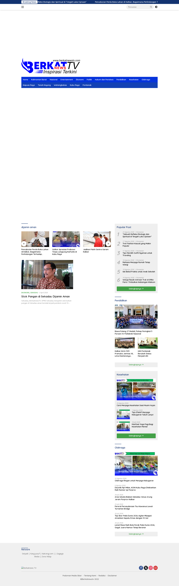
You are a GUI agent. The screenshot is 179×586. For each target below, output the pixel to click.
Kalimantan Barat (39, 79)
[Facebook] (141, 568)
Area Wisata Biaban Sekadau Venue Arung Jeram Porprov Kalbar (133, 498)
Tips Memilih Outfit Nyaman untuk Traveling (137, 254)
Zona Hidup (46, 556)
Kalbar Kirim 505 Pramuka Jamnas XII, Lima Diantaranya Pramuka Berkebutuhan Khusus (124, 353)
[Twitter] (146, 568)
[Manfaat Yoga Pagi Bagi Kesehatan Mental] (123, 426)
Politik (89, 79)
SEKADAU (34, 292)
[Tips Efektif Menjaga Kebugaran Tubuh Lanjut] (123, 414)
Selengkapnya (135, 288)
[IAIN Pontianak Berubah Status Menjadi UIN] (148, 343)
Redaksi (102, 575)
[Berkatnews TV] (50, 66)
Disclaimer (112, 575)
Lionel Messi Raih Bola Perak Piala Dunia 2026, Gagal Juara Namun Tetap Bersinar (135, 526)
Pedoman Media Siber (72, 575)
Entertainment (67, 79)
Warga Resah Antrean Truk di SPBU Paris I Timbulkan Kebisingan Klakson (139, 281)
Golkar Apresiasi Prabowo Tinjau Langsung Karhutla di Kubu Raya (33, 251)
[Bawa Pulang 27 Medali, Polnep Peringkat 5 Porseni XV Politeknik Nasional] (136, 317)
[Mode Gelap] (156, 7)
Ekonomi (80, 79)
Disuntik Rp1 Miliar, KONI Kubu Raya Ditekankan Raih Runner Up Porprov (135, 488)
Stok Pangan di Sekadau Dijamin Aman (45, 296)
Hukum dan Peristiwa (104, 79)
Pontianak (87, 85)
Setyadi (25, 553)
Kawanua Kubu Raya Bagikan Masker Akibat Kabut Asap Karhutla (96, 251)
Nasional (53, 79)
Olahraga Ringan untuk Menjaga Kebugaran (134, 480)
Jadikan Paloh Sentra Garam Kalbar (65, 250)
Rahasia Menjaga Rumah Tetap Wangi (136, 263)
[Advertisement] (89, 37)
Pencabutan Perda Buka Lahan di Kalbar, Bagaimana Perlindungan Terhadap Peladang (120, 2)
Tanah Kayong (44, 85)
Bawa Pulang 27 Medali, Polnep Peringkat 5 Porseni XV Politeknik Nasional (133, 332)
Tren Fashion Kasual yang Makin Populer (137, 244)
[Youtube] (155, 568)
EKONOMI (25, 292)
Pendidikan (121, 79)
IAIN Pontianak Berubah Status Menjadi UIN (144, 353)
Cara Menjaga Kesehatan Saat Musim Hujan (136, 405)
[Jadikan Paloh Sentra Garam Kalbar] (66, 239)
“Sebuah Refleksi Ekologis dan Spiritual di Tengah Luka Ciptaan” (42, 2)
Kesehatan (134, 79)
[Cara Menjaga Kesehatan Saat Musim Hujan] (136, 389)
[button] (151, 7)
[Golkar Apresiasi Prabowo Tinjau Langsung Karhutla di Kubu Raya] (35, 239)
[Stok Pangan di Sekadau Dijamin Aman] (47, 274)
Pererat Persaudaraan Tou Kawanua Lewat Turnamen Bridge (134, 507)
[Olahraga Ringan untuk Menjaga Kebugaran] (136, 463)
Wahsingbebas (60, 85)
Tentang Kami (90, 575)
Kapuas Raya (29, 85)
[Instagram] (151, 568)
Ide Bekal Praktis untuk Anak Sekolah (139, 271)
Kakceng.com (47, 553)
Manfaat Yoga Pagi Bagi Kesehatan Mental (142, 425)
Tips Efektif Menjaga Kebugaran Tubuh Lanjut (142, 413)
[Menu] (23, 7)
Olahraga (146, 79)
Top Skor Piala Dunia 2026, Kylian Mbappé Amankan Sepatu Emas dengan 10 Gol (133, 517)
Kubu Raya (75, 85)
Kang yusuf (35, 553)
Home (25, 79)
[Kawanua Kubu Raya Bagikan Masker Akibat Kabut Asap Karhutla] (97, 239)
